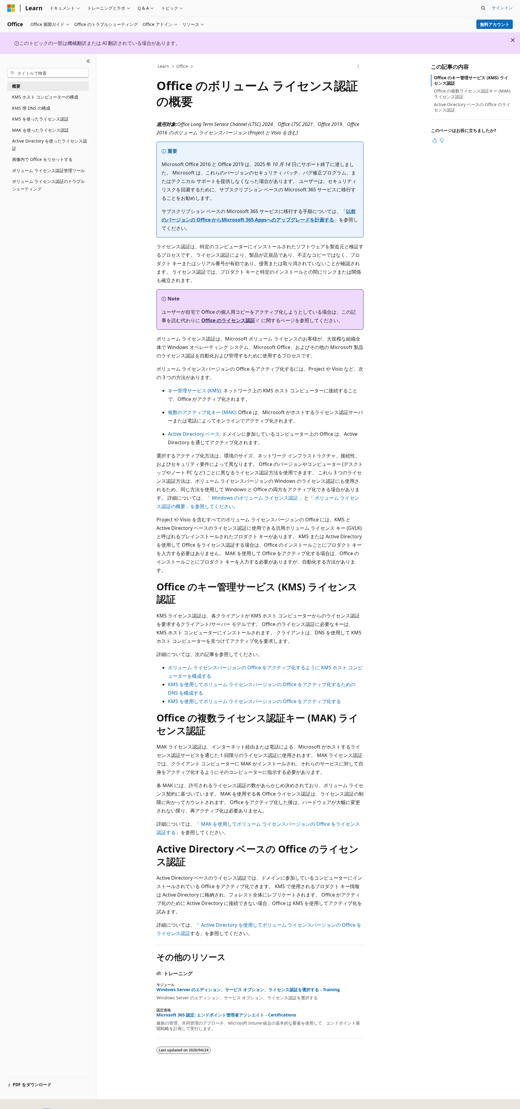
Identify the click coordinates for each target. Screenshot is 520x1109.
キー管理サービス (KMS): (195, 390)
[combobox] (48, 73)
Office (182, 66)
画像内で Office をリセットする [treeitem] (42, 159)
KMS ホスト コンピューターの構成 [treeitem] (45, 97)
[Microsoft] (11, 8)
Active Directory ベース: (194, 434)
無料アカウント (494, 24)
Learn (163, 66)
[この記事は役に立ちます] (434, 140)
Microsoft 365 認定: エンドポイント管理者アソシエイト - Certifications (226, 1015)
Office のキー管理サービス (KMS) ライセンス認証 (471, 80)
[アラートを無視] (513, 40)
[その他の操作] (358, 66)
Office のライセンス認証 (228, 320)
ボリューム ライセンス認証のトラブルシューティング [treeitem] (48, 185)
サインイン (502, 8)
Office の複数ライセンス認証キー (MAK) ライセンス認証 (472, 93)
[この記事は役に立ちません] (441, 140)
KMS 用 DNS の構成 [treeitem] (31, 108)
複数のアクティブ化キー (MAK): (202, 412)
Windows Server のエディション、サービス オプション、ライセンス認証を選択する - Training (248, 989)
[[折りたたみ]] (88, 61)
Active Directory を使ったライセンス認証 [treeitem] (49, 144)
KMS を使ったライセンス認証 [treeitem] (40, 119)
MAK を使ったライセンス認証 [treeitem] (40, 130)
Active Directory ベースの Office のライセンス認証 (472, 107)
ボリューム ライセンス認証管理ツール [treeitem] (48, 170)
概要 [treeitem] (16, 86)
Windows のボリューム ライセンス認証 (255, 498)
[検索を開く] (483, 8)
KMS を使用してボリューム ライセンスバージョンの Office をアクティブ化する (254, 701)
